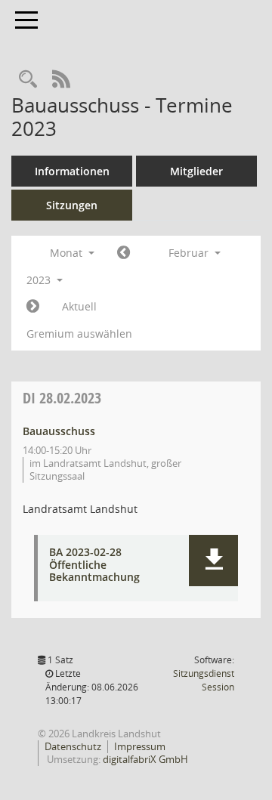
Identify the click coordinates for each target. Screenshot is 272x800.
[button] (213, 560)
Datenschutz (73, 746)
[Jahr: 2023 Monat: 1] (123, 253)
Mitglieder (196, 171)
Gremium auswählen (79, 333)
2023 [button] (40, 280)
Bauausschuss (59, 431)
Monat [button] (67, 253)
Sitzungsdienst (203, 680)
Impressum (139, 746)
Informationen (72, 171)
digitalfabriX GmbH (145, 759)
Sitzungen (71, 205)
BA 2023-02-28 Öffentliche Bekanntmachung (94, 565)
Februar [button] (190, 253)
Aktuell (79, 306)
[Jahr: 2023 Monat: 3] (33, 306)
